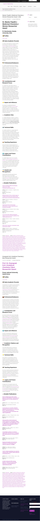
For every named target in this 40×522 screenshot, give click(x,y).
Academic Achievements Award (18, 235)
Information (30, 6)
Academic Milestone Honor (6, 236)
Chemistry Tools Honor (11, 480)
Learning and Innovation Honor (7, 244)
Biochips (9, 316)
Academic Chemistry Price (17, 472)
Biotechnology (12, 46)
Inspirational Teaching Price (12, 243)
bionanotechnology (13, 335)
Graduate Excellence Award (6, 242)
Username (32, 501)
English (32, 0)
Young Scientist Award (15, 250)
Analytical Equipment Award (13, 474)
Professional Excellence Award (7, 246)
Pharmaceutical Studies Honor (7, 245)
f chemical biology (14, 106)
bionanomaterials (14, 386)
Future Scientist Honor (19, 241)
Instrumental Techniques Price (7, 483)
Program (24, 6)
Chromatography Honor (19, 480)
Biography (7, 235)
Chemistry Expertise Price (9, 477)
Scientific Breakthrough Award (14, 248)
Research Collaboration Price (17, 246)
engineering (8, 336)
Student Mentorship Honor (8, 249)
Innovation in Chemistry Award (17, 242)
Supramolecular (5, 318)
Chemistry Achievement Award (18, 475)
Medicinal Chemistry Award (17, 244)
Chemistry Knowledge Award (18, 477)
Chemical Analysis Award (12, 237)
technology (4, 390)
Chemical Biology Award (21, 237)
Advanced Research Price (16, 236)
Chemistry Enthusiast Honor (17, 238)
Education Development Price (7, 481)
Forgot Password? (32, 514)
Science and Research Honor (17, 248)
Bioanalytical (4, 320)
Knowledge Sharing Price (21, 243)
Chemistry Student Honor (17, 479)
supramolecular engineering (7, 289)
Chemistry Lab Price (5, 478)
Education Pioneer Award (12, 240)
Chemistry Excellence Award (12, 476)
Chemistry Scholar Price (9, 479)
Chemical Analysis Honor (9, 475)
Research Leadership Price (20, 247)
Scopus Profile (4, 38)
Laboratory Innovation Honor (17, 483)
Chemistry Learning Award (13, 478)
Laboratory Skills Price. (15, 484)
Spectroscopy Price (20, 485)
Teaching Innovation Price (12, 486)
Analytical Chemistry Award (12, 473)
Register (20, 6)
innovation (8, 374)
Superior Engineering (8, 3)
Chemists (7, 177)
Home (9, 6)
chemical (3, 336)
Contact (35, 6)
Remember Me (32, 508)
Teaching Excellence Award (17, 249)
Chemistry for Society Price (13, 239)
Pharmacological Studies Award (18, 245)
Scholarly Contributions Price (7, 248)
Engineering (10, 318)
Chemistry (4, 46)
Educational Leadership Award (10, 241)
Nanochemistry (9, 320)
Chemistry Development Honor (7, 238)
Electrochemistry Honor (13, 482)
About (12, 6)
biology (9, 390)
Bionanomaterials (9, 323)
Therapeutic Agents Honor (6, 250)
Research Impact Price (12, 247)
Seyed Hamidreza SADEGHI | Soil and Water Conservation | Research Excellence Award (33, 25)
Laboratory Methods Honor (6, 484)
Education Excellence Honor (16, 481)
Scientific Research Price (13, 485)
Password (32, 505)
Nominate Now (16, 6)
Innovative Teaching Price (21, 482)
